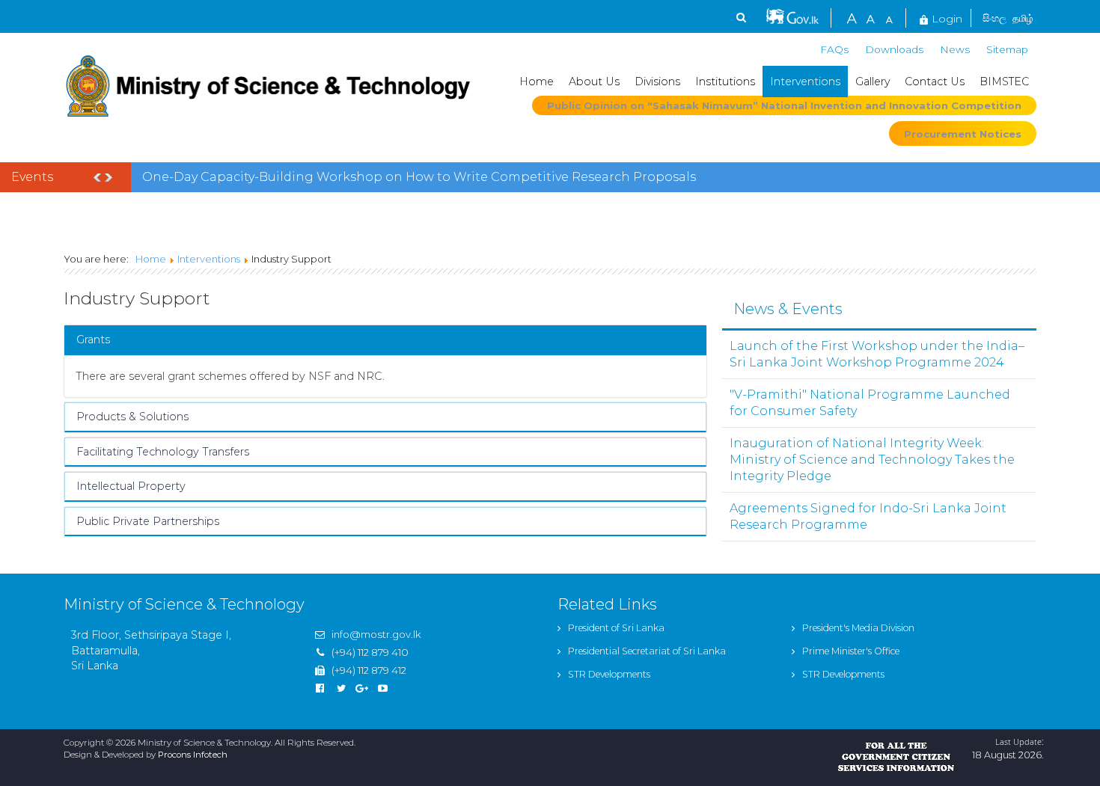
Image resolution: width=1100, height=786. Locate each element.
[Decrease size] (888, 17)
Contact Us (935, 81)
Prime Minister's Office (850, 651)
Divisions (657, 81)
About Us (594, 81)
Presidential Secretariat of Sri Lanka (647, 651)
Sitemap (1007, 49)
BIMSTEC (1004, 81)
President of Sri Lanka (616, 627)
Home (536, 81)
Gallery (872, 81)
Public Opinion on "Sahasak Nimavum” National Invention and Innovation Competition (784, 105)
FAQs (834, 49)
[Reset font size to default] (870, 17)
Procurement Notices (962, 134)
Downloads (894, 49)
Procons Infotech (192, 754)
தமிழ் (1022, 18)
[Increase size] (851, 17)
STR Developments (609, 674)
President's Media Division (858, 627)
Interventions (805, 81)
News (955, 49)
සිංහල (994, 18)
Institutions (725, 81)
